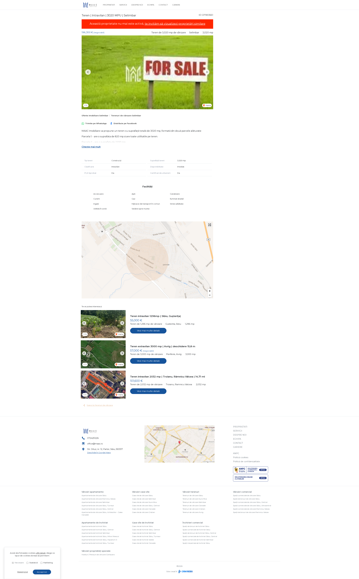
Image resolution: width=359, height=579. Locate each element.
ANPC (236, 453)
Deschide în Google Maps (99, 452)
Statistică (33, 562)
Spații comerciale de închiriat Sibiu (196, 530)
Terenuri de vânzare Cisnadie (194, 505)
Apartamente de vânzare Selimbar (96, 502)
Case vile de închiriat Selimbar (144, 533)
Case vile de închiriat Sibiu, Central (146, 530)
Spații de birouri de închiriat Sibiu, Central (199, 533)
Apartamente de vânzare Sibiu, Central (97, 509)
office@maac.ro (95, 443)
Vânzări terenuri (191, 492)
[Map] (147, 259)
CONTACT (163, 5)
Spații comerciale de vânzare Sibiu (247, 495)
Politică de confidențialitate (246, 461)
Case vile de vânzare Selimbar (144, 499)
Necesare (19, 562)
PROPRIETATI (109, 5)
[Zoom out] (210, 295)
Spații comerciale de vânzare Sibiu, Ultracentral (252, 505)
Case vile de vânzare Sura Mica (144, 502)
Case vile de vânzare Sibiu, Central (146, 505)
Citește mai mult (91, 147)
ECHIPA (150, 5)
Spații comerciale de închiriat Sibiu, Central (200, 536)
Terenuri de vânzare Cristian (194, 509)
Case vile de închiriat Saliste (143, 540)
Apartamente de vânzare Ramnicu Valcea (98, 499)
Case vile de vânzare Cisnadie (143, 509)
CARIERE (176, 5)
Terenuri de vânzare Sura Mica (195, 499)
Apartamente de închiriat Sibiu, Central (97, 530)
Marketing (48, 562)
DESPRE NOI (137, 5)
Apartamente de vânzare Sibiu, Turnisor (98, 505)
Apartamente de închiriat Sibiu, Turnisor (98, 543)
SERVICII (123, 5)
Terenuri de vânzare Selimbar (126, 115)
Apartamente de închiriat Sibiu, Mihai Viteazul (100, 536)
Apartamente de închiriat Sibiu (94, 526)
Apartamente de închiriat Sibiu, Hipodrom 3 (99, 540)
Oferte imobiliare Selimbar (95, 115)
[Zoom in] (210, 291)
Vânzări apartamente (92, 492)
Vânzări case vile (140, 492)
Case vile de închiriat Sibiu (142, 526)
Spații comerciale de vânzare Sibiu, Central (250, 502)
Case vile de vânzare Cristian (143, 512)
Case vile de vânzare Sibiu (142, 495)
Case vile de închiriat (143, 522)
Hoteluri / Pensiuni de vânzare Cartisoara (98, 555)
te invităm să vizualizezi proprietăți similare (175, 23)
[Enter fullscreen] (210, 225)
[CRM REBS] (185, 571)
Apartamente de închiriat (95, 522)
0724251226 (93, 438)
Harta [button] (208, 105)
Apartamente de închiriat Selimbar (96, 533)
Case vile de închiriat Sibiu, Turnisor (146, 536)
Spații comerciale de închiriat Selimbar (198, 540)
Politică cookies (240, 457)
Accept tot (42, 572)
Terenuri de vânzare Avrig (193, 512)
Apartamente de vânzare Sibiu (94, 495)
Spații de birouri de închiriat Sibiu (196, 526)
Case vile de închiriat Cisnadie (144, 543)
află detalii (41, 553)
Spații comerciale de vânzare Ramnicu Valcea (251, 509)
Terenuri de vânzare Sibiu (193, 495)
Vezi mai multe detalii (148, 330)
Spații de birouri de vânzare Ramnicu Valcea (251, 512)
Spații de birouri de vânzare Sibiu (246, 499)
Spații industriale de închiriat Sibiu (196, 543)
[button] (88, 72)
